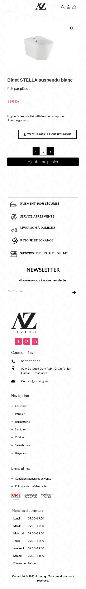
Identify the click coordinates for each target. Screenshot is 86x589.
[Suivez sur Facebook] (18, 341)
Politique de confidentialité (31, 486)
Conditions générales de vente (33, 478)
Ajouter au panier (43, 161)
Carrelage (21, 406)
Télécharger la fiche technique (49, 134)
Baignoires (21, 453)
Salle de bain (22, 445)
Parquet (20, 413)
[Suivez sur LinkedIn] (35, 341)
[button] (72, 28)
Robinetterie (22, 421)
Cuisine (19, 437)
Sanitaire (20, 429)
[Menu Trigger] (8, 8)
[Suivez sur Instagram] (26, 341)
